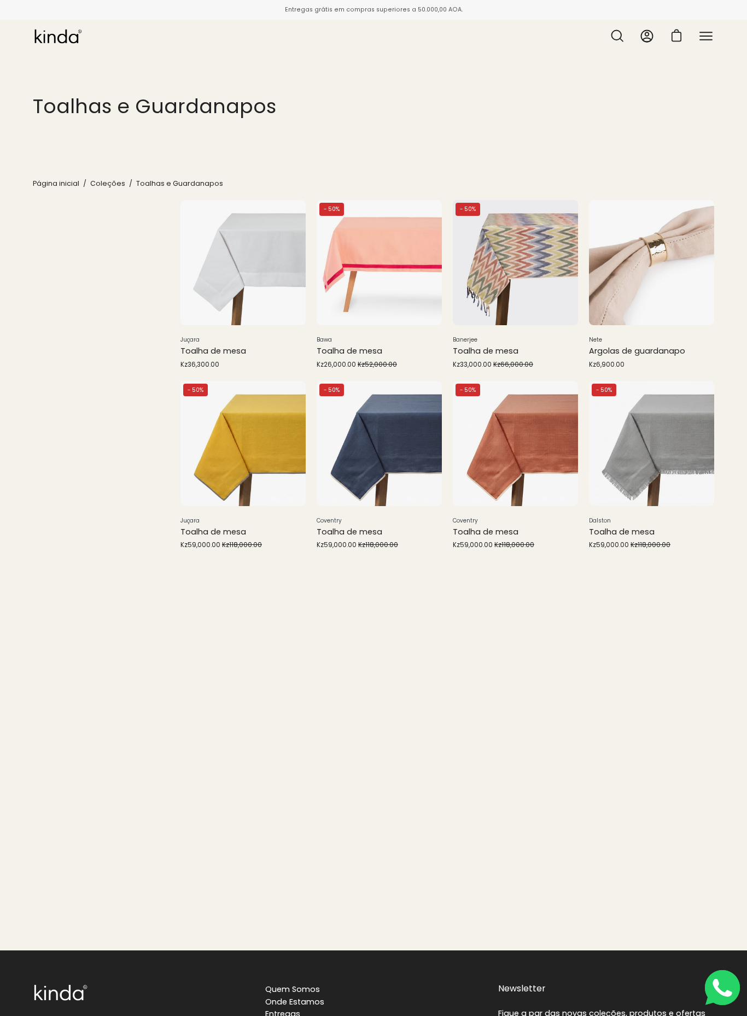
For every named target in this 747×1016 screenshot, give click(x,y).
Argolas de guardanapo (637, 350)
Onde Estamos (294, 1001)
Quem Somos (292, 989)
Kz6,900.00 (607, 364)
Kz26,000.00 (357, 364)
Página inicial (56, 183)
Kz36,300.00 (199, 364)
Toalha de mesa (213, 350)
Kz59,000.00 (221, 545)
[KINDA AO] (57, 36)
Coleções (107, 183)
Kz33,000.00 (493, 364)
